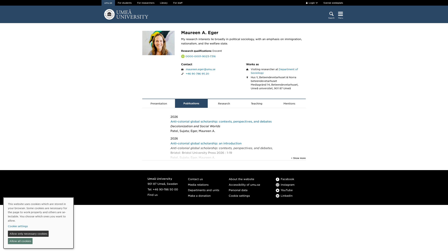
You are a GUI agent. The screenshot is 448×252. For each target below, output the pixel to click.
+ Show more (298, 158)
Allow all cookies (20, 241)
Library (164, 2)
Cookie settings (239, 195)
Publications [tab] (191, 103)
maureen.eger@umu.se (200, 69)
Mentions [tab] (289, 103)
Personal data (238, 190)
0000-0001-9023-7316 (201, 56)
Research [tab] (224, 103)
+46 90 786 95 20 (197, 73)
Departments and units (203, 190)
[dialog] (39, 223)
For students (125, 2)
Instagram (288, 184)
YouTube (287, 190)
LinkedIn (287, 195)
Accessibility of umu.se (244, 184)
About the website (241, 179)
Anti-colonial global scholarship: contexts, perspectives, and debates (221, 121)
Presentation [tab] (158, 103)
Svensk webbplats (333, 2)
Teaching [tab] (256, 103)
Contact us (195, 179)
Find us (153, 194)
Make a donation (199, 195)
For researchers (145, 2)
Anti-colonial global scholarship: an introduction (205, 143)
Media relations (198, 184)
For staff (177, 2)
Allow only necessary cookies (28, 233)
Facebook (287, 179)
